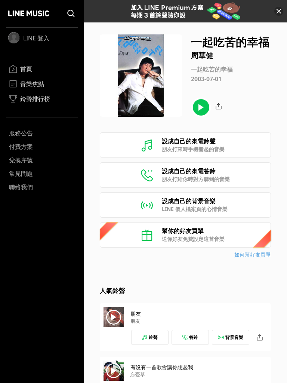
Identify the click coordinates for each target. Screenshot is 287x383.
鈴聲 (153, 337)
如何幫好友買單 (252, 254)
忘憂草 (137, 374)
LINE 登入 (36, 38)
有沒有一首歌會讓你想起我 (161, 367)
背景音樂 (234, 337)
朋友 (135, 313)
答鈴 (193, 337)
